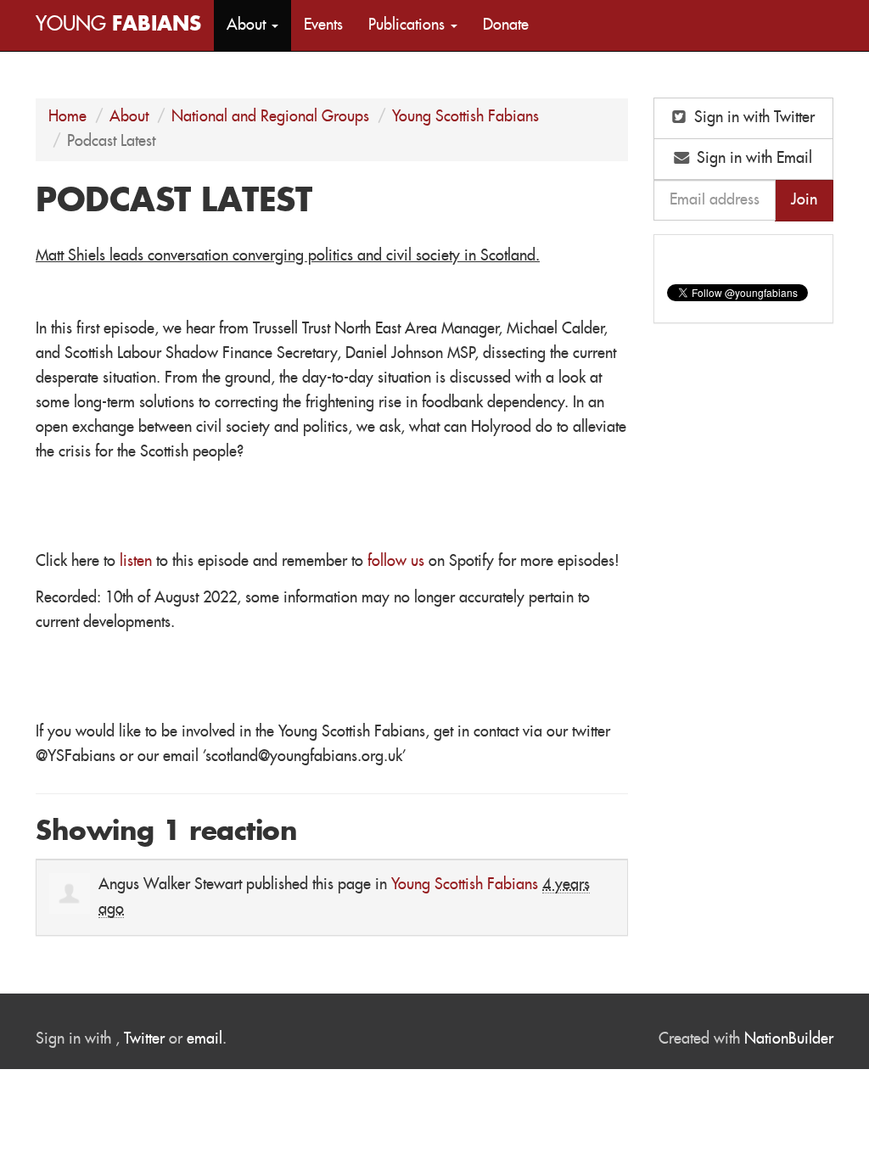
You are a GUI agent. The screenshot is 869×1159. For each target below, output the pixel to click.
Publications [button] (408, 25)
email (204, 1039)
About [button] (248, 25)
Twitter (144, 1039)
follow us (395, 561)
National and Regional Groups (270, 117)
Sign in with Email (752, 158)
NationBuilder (788, 1039)
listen (136, 561)
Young (118, 25)
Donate (506, 25)
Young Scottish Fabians (465, 117)
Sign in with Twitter (752, 118)
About (129, 117)
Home (67, 117)
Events (323, 25)
